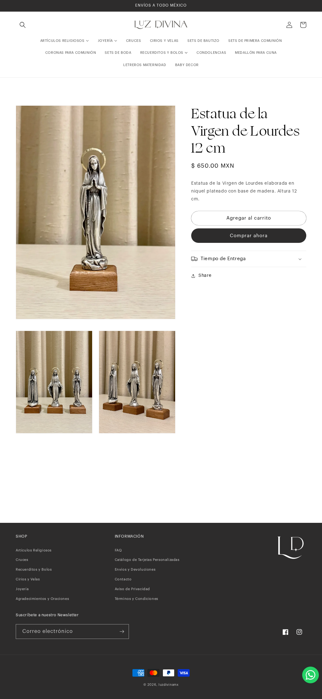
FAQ (118, 550)
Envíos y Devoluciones (135, 569)
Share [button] (204, 275)
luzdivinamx (168, 684)
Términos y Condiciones (136, 599)
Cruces (22, 560)
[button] (23, 25)
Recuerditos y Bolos (34, 569)
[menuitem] (64, 41)
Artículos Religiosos (34, 550)
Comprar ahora (249, 235)
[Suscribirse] (122, 631)
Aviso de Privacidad (132, 589)
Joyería (22, 589)
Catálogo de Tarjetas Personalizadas (147, 560)
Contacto (123, 579)
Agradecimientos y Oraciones (42, 599)
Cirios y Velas (28, 579)
